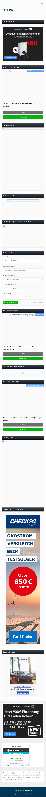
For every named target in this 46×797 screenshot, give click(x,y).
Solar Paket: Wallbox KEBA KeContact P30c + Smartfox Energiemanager (23, 348)
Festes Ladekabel (10, 284)
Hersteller (6, 257)
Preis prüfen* (23, 117)
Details (23, 112)
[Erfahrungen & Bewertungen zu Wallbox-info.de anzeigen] (16, 755)
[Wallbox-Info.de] (1, 2)
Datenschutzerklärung (26, 794)
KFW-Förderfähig (9, 275)
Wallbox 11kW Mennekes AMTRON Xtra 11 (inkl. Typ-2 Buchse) (22, 419)
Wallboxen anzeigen (10, 302)
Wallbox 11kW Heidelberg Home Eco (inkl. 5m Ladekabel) (19, 104)
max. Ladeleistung (9, 266)
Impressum (17, 794)
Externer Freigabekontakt (13, 289)
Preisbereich (7, 293)
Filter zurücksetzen (38, 302)
